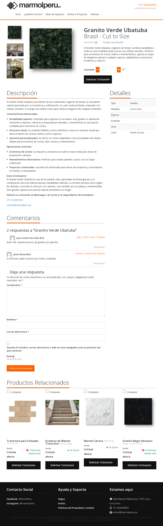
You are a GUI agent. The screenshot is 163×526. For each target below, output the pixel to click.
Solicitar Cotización (98, 79)
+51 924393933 (147, 5)
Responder (99, 246)
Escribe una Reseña (113, 42)
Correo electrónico (18, 331)
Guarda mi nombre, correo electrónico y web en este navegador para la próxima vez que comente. (54, 349)
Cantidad (89, 69)
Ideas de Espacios (55, 14)
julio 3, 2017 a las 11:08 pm (91, 237)
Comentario (14, 285)
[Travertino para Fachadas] (24, 413)
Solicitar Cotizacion (23, 465)
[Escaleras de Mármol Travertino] (62, 413)
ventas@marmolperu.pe (145, 8)
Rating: (11, 356)
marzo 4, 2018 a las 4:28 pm (90, 253)
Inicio (18, 14)
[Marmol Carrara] (101, 413)
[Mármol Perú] (34, 5)
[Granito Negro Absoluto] (139, 413)
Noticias (95, 14)
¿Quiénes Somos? (33, 14)
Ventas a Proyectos (77, 14)
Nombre (12, 319)
